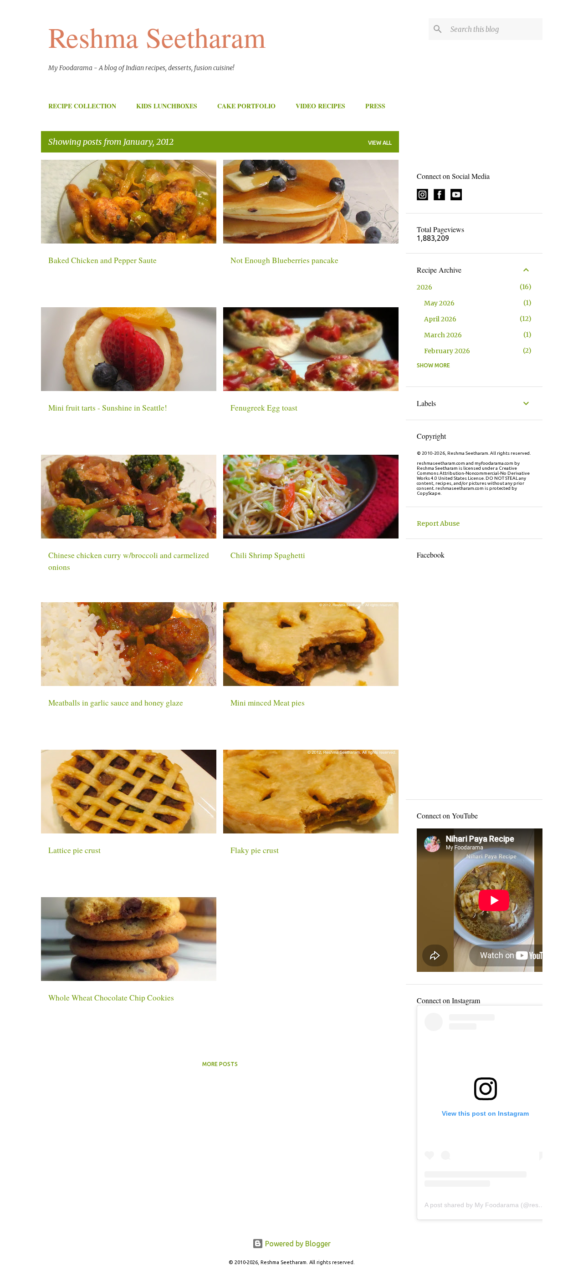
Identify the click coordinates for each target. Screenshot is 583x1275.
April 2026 (440, 319)
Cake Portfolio (246, 106)
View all (380, 143)
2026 (424, 287)
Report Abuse (438, 523)
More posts (220, 1064)
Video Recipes (320, 106)
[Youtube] (456, 198)
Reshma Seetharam (157, 37)
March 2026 (443, 335)
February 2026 (447, 351)
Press (375, 106)
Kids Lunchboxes (166, 106)
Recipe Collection (82, 106)
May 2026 (439, 303)
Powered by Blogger (297, 1243)
